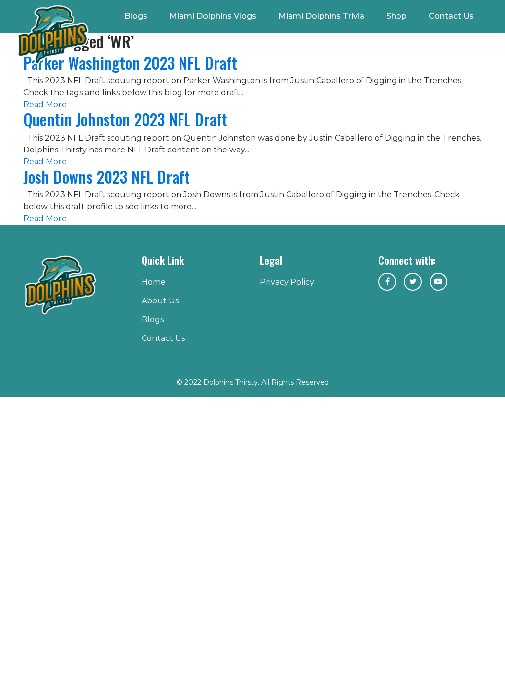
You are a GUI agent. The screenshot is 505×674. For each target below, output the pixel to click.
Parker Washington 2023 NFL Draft (130, 62)
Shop (396, 16)
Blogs (135, 16)
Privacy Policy (287, 282)
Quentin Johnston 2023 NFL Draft (125, 119)
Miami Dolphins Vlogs (212, 16)
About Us (160, 300)
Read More (45, 104)
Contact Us (451, 16)
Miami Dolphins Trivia (321, 16)
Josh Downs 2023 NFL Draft (106, 176)
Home (154, 282)
